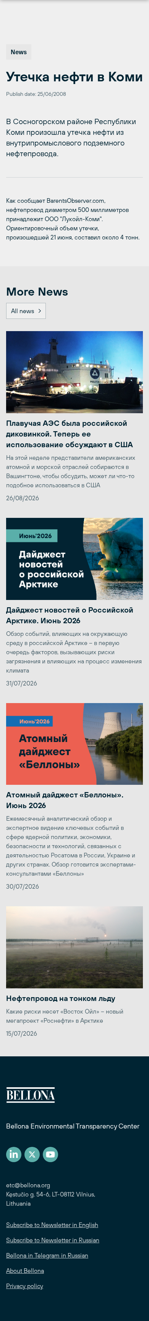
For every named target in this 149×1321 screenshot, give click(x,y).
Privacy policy (24, 1285)
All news (22, 310)
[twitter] (32, 1154)
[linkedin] (13, 1154)
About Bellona (25, 1270)
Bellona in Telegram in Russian (47, 1255)
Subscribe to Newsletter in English (52, 1224)
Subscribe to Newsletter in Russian (52, 1240)
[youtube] (50, 1154)
